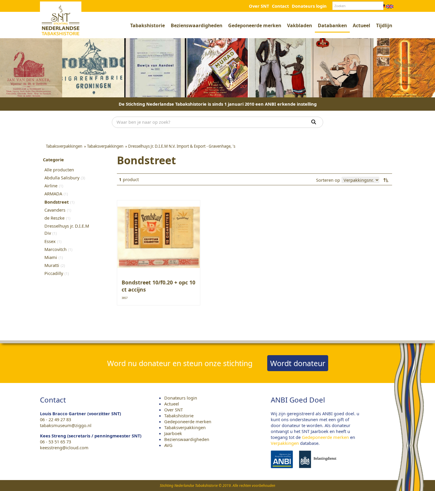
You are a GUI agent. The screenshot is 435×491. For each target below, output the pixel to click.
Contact (280, 6)
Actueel (361, 25)
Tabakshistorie (147, 25)
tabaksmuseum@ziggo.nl (65, 425)
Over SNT (259, 6)
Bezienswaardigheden (196, 25)
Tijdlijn (384, 25)
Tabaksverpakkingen (185, 427)
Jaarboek (173, 433)
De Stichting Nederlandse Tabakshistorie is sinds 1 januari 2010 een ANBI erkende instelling (218, 104)
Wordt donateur (297, 363)
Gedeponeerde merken (254, 25)
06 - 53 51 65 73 (55, 442)
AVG (168, 445)
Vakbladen (299, 25)
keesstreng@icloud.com (64, 447)
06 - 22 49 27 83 (55, 419)
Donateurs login (309, 6)
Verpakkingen (285, 443)
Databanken (332, 25)
